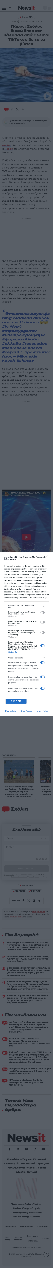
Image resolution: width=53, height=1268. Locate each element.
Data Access (26, 711)
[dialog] (26, 634)
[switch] (42, 612)
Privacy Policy (42, 711)
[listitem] (26, 606)
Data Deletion (11, 711)
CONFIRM (16, 701)
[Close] (47, 557)
